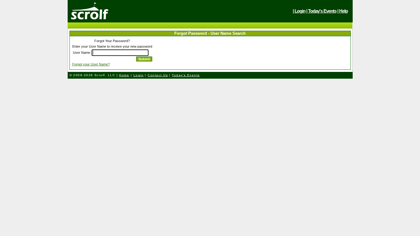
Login (300, 11)
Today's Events (322, 11)
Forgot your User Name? (91, 64)
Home (124, 75)
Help (343, 11)
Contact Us (158, 75)
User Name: (82, 52)
